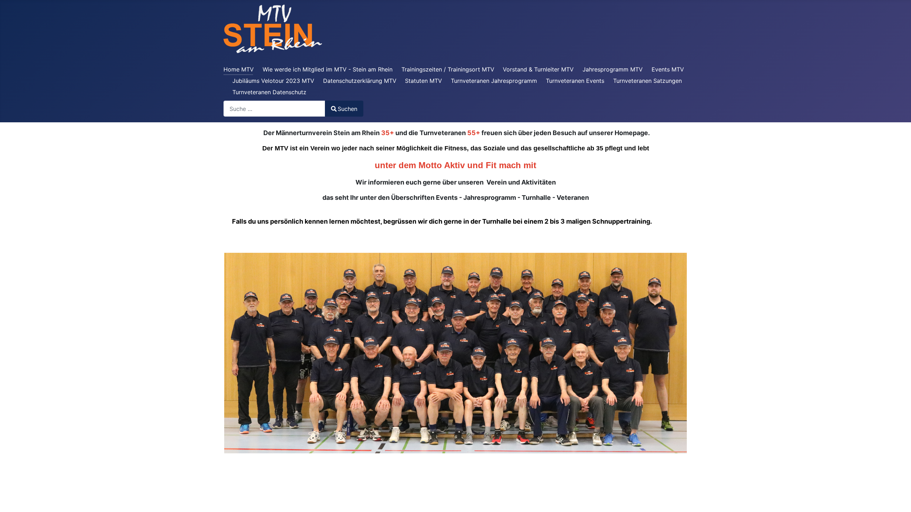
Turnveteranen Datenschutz (269, 92)
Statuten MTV (423, 80)
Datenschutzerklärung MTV (359, 80)
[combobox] (274, 109)
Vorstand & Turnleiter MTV (538, 69)
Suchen (347, 108)
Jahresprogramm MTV (613, 69)
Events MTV (668, 69)
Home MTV (238, 69)
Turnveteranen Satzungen (647, 80)
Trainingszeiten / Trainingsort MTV (447, 69)
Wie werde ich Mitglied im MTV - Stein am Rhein (328, 69)
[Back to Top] (898, 498)
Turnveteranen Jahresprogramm (494, 80)
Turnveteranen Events (575, 80)
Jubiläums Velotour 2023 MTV (273, 80)
